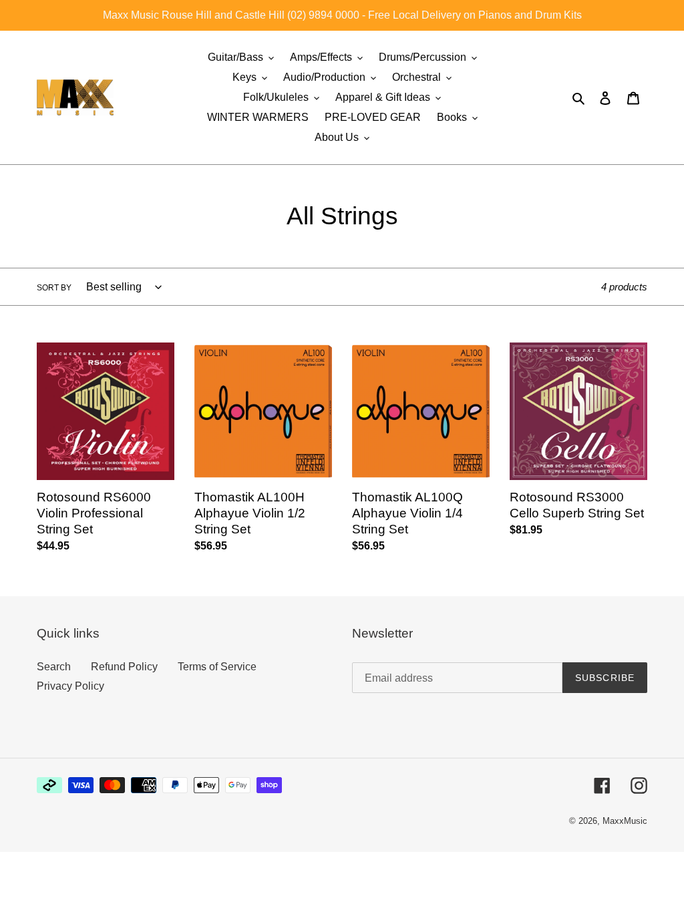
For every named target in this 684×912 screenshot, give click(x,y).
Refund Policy (124, 666)
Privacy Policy (70, 686)
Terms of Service (217, 666)
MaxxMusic (625, 821)
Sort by (54, 287)
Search (54, 666)
